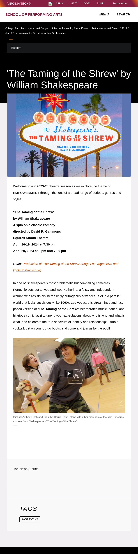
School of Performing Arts (65, 28)
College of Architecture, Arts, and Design (27, 28)
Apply (59, 4)
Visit (74, 4)
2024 (125, 28)
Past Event (30, 519)
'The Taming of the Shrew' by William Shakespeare (39, 33)
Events (85, 28)
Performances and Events (106, 28)
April (8, 33)
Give (87, 4)
